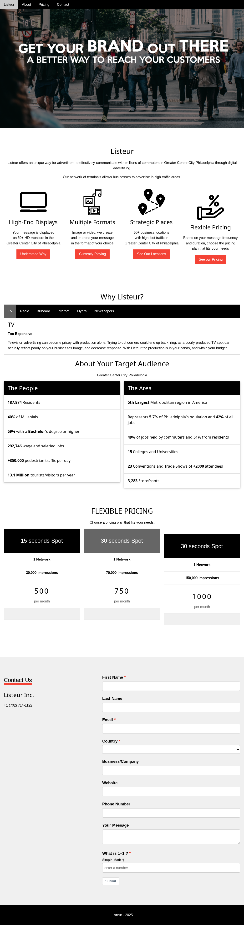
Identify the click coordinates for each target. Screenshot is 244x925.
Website (109, 783)
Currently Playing (92, 254)
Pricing (44, 4)
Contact (63, 4)
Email (107, 720)
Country (109, 741)
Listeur (9, 4)
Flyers (82, 311)
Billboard (43, 311)
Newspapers (104, 311)
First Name (112, 677)
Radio (24, 311)
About (26, 4)
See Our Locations (151, 254)
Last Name (112, 698)
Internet (63, 311)
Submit (110, 881)
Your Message (115, 825)
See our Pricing (211, 259)
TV (10, 311)
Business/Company (120, 761)
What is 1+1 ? (115, 853)
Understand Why (33, 254)
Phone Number (116, 804)
